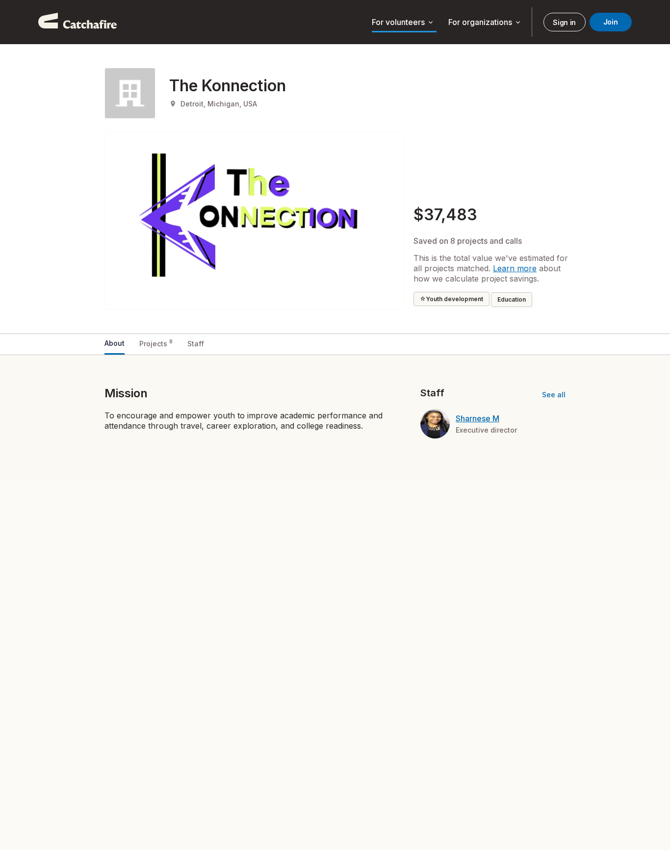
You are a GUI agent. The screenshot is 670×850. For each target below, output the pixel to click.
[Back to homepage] (77, 22)
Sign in (564, 22)
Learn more (515, 268)
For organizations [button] (485, 22)
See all (554, 394)
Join (610, 22)
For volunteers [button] (403, 22)
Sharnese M (477, 418)
